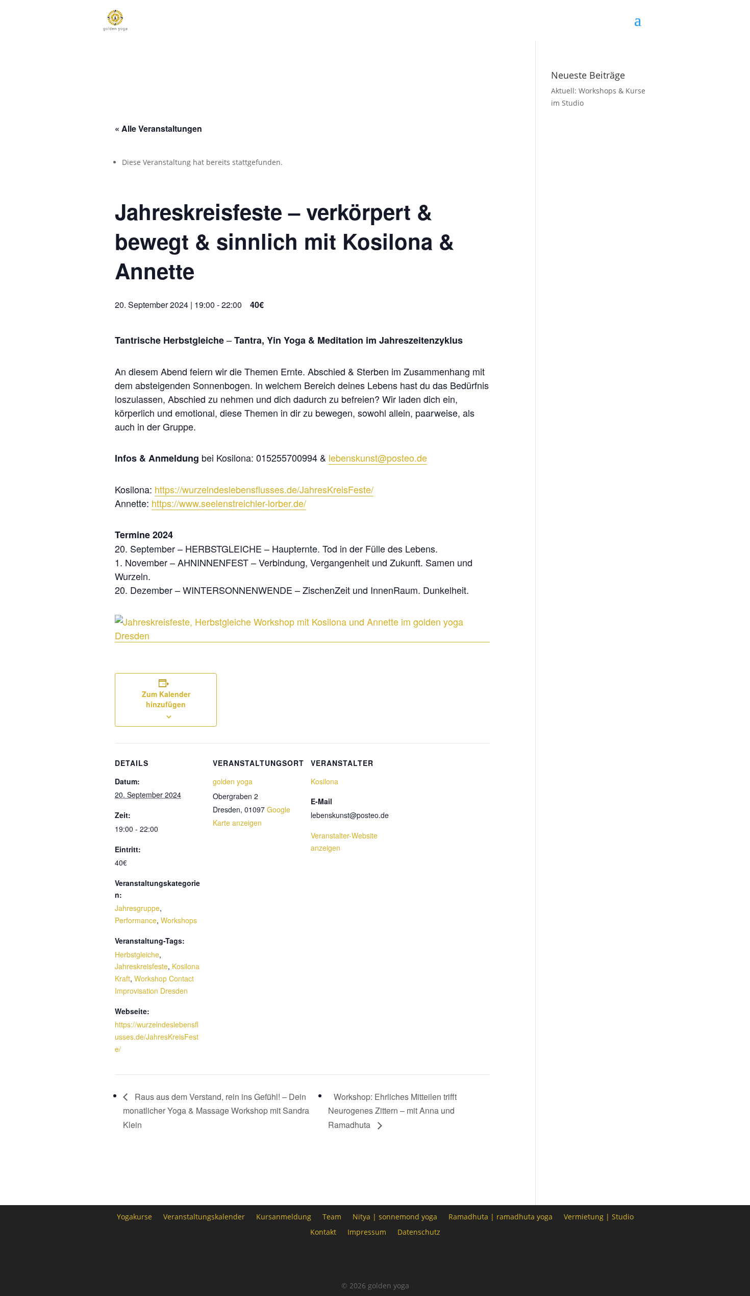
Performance (136, 920)
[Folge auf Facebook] (346, 1259)
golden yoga (233, 781)
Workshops (179, 920)
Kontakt (323, 1231)
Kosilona (324, 781)
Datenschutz (418, 1231)
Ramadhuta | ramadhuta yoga (500, 1216)
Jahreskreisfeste (141, 966)
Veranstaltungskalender (204, 1216)
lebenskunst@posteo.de (378, 457)
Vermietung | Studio (599, 1216)
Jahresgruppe (137, 908)
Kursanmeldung (283, 1216)
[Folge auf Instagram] (375, 1259)
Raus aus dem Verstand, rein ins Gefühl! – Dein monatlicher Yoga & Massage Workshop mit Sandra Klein (216, 1111)
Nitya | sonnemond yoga (395, 1216)
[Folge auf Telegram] (403, 1259)
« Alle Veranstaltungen (158, 128)
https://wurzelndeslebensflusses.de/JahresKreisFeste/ (264, 489)
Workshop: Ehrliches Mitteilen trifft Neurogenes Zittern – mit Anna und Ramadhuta (392, 1111)
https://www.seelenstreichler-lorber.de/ (229, 503)
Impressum (366, 1231)
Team (331, 1216)
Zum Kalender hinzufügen (166, 699)
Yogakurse (134, 1216)
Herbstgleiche (137, 954)
